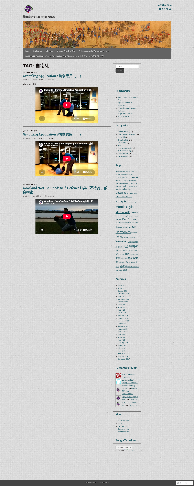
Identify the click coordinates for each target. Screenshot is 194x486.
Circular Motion (128, 174)
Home (27, 51)
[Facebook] (163, 9)
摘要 (134, 254)
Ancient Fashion (130, 171)
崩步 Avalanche (123, 116)
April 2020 (121, 310)
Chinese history (120, 174)
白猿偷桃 (132, 262)
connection (133, 177)
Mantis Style (125, 207)
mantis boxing (132, 202)
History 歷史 (122, 143)
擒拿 (118, 258)
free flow (127, 189)
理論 (127, 262)
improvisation (122, 196)
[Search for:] (127, 66)
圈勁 (125, 250)
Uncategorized (123, 153)
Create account (123, 421)
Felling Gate (129, 186)
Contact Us (37, 51)
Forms (121, 189)
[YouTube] (160, 9)
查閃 (126, 258)
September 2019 (124, 326)
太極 (128, 250)
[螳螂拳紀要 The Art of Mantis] (28, 9)
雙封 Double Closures (125, 114)
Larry (124, 380)
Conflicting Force (121, 177)
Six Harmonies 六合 (125, 151)
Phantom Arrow (132, 216)
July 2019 (121, 332)
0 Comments (50, 80)
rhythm (128, 223)
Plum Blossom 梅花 (124, 148)
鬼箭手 (125, 270)
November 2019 (123, 321)
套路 (132, 250)
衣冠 (129, 267)
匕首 (118, 250)
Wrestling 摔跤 (123, 156)
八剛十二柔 (134, 399)
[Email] (169, 9)
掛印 (123, 254)
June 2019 (121, 334)
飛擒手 (120, 270)
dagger (126, 183)
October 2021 (123, 291)
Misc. (119, 145)
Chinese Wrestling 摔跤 (66, 51)
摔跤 (127, 253)
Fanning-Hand (121, 186)
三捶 (129, 242)
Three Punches (129, 237)
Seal (133, 222)
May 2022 (121, 288)
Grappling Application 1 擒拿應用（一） (53, 134)
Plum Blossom (129, 219)
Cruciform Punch (131, 180)
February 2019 (123, 343)
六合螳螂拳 (130, 246)
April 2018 (121, 354)
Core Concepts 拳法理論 (126, 134)
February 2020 (123, 315)
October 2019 (123, 324)
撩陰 (137, 254)
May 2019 (121, 337)
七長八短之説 (133, 405)
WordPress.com (123, 432)
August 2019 (122, 329)
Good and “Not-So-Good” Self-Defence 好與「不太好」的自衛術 (65, 190)
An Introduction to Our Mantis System (94, 51)
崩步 (117, 254)
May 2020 (121, 307)
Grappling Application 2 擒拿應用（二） (53, 75)
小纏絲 (135, 250)
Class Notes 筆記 (124, 132)
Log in (120, 423)
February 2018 (123, 356)
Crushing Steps (120, 183)
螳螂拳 (124, 266)
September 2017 (124, 359)
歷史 (119, 262)
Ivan (123, 374)
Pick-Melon (119, 219)
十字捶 (122, 250)
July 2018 (121, 348)
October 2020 (123, 302)
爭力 (123, 262)
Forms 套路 (122, 137)
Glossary (49, 51)
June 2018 (121, 351)
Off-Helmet (134, 212)
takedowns (134, 232)
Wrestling (121, 241)
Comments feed (123, 429)
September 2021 (124, 294)
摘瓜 (131, 254)
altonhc (27, 80)
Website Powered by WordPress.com (97, 482)
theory (119, 236)
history (135, 193)
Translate (132, 450)
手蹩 (120, 254)
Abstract (118, 171)
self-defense (127, 227)
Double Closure (133, 183)
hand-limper (130, 193)
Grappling (121, 192)
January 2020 (123, 318)
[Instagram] (166, 9)
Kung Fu (122, 201)
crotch (124, 180)
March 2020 (122, 313)
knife (130, 197)
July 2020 (121, 304)
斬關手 (123, 258)
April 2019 (121, 340)
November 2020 (123, 299)
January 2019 (123, 345)
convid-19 (119, 180)
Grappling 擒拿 (31, 72)
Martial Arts (123, 212)
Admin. (122, 172)
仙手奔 (120, 247)
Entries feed (122, 426)
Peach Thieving (121, 216)
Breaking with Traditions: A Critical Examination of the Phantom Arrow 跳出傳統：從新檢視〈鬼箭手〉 (65, 56)
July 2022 (121, 285)
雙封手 (133, 267)
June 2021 (121, 296)
